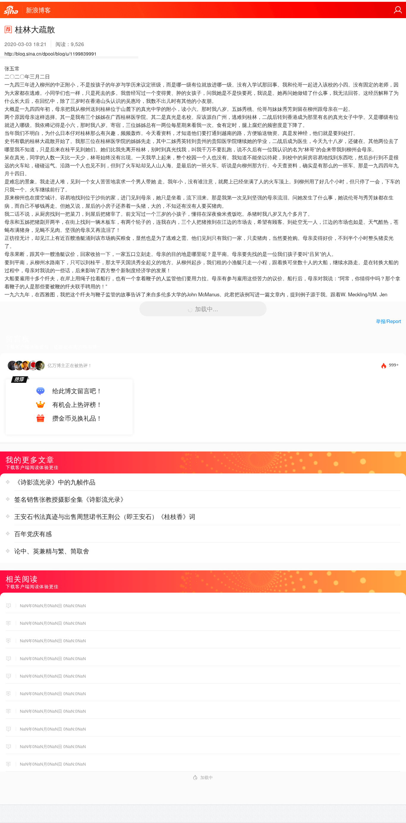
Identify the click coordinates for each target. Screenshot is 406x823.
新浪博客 (38, 9)
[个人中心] (398, 10)
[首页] (11, 10)
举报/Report (388, 321)
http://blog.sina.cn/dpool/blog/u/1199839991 (50, 53)
